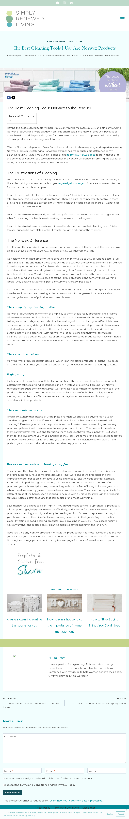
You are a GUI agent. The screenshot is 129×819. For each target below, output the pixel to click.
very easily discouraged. (72, 183)
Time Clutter (75, 41)
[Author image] (4, 55)
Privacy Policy (66, 784)
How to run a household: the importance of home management (64, 625)
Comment (11, 736)
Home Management (56, 41)
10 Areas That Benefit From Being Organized (99, 701)
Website (93, 771)
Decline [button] (110, 814)
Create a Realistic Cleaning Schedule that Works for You (31, 703)
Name (8, 771)
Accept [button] (121, 814)
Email (50, 771)
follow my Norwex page (81, 154)
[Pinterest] (71, 3)
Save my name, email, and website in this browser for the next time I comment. (49, 778)
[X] (13, 97)
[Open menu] (122, 18)
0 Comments (86, 55)
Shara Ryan (15, 55)
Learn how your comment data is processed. (76, 800)
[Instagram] (65, 3)
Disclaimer (88, 807)
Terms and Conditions (33, 784)
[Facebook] (58, 3)
